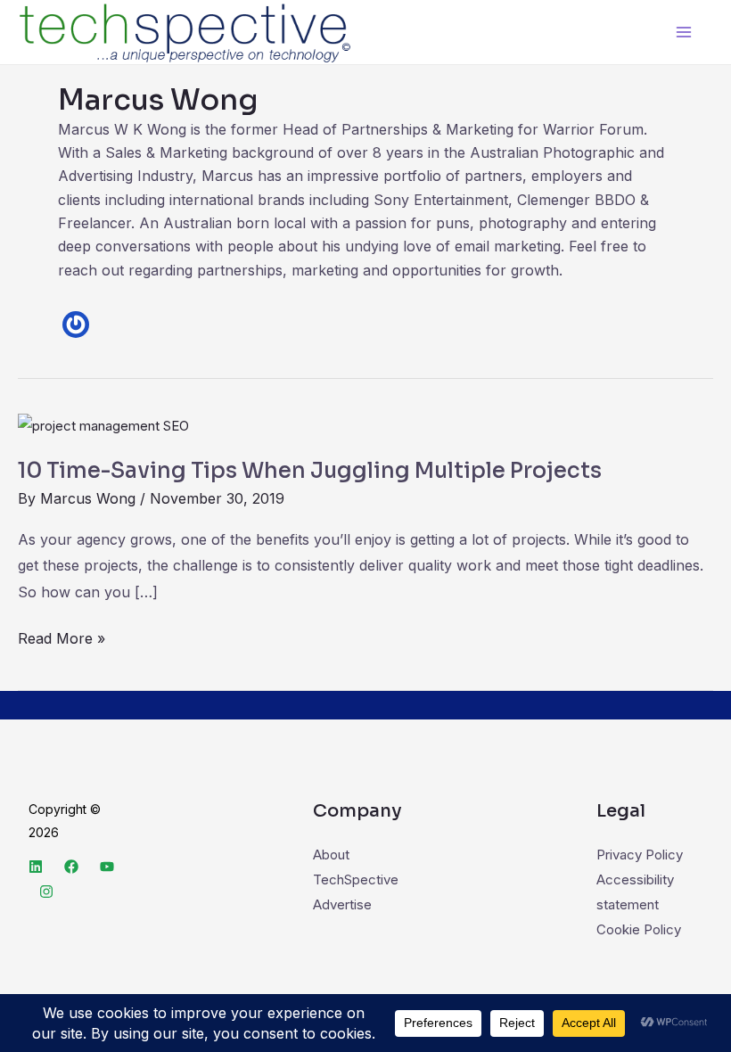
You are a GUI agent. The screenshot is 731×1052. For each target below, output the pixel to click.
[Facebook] (71, 866)
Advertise (342, 904)
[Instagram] (46, 891)
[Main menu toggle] (684, 32)
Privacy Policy (639, 854)
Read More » (61, 636)
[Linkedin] (36, 866)
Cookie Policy (638, 929)
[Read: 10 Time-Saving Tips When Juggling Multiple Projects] (103, 424)
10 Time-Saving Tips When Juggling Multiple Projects (310, 470)
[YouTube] (107, 866)
